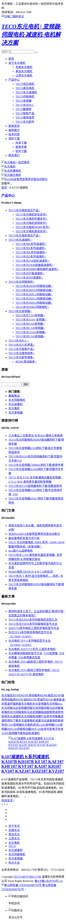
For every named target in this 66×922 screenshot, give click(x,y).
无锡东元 (14, 830)
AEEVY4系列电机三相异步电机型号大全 (33, 628)
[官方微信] (12, 16)
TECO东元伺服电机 (21, 281)
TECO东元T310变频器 (30, 315)
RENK (17, 695)
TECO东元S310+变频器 (30, 319)
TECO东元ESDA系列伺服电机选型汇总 (32, 619)
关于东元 (14, 825)
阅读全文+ (7, 800)
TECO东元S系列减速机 (30, 248)
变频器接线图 (40, 712)
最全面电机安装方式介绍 (23, 538)
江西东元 (14, 838)
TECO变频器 (23, 100)
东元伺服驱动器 (31, 716)
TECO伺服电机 (24, 96)
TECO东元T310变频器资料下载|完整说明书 (35, 485)
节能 (20, 733)
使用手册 (21, 146)
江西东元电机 (23, 75)
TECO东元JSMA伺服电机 (32, 307)
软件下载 (21, 151)
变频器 (22, 707)
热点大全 (14, 862)
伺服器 (56, 716)
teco (60, 703)
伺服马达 (49, 707)
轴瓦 (10, 695)
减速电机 (52, 720)
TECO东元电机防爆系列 (31, 218)
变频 (4, 716)
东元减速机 (15, 404)
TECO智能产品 (24, 113)
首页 (11, 58)
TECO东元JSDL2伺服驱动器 (34, 294)
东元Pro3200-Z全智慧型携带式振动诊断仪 (34, 533)
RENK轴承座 (53, 699)
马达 (29, 712)
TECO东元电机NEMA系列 (32, 227)
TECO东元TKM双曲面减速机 (34, 265)
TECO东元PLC (24, 104)
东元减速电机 (26, 720)
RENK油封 (22, 699)
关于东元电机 (16, 62)
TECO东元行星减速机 (30, 273)
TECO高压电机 (24, 88)
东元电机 (14, 408)
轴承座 (17, 703)
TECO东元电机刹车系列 (31, 214)
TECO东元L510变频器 (30, 336)
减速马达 (40, 720)
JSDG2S (36, 728)
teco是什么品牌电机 (20, 550)
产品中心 (14, 79)
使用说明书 (56, 712)
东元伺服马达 (9, 707)
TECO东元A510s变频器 (30, 332)
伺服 (29, 707)
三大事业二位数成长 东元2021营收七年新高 (35, 435)
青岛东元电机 (23, 71)
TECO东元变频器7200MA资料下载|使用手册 (35, 464)
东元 (4, 695)
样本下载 (21, 142)
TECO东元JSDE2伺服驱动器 (34, 302)
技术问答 (14, 134)
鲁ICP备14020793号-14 (48, 880)
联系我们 (14, 155)
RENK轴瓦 (46, 695)
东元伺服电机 (16, 399)
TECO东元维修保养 (21, 353)
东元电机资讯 (30, 724)
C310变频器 (14, 724)
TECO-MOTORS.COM (27, 876)
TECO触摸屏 (23, 109)
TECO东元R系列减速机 (31, 243)
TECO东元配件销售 (21, 357)
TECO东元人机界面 (21, 344)
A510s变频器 (9, 733)
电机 (7, 712)
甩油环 (8, 703)
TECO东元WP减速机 (29, 277)
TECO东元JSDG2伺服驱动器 (34, 298)
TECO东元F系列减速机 (30, 256)
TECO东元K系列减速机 (31, 252)
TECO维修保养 (24, 117)
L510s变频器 (46, 724)
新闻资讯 (14, 125)
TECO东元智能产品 (21, 349)
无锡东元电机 (23, 67)
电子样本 (57, 728)
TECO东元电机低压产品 (24, 210)
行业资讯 (46, 716)
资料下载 (14, 138)
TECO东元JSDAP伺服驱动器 (34, 290)
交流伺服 (38, 707)
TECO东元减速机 (26, 92)
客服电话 (14, 395)
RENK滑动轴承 (26, 361)
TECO (12, 846)
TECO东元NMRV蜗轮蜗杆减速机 (37, 269)
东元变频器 (15, 412)
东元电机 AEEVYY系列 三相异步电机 (32, 649)
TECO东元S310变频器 (30, 323)
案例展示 (14, 130)
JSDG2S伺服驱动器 (19, 728)
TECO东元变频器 (20, 311)
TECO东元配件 (24, 121)
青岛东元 (14, 834)
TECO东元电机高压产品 (24, 235)
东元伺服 (52, 703)
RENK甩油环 (37, 699)
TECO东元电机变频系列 (31, 222)
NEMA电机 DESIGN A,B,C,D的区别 (30, 571)
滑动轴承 (9, 699)
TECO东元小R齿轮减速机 (32, 260)
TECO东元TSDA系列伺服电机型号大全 (32, 623)
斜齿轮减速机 (31, 733)
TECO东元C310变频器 (30, 328)
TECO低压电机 (24, 83)
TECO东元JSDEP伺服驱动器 (34, 286)
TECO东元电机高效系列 (31, 231)
